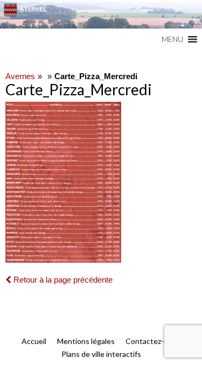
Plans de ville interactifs (101, 354)
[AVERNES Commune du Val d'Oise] (101, 14)
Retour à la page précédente (62, 279)
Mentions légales (86, 341)
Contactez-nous (153, 341)
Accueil (34, 341)
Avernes (20, 76)
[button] (172, 39)
